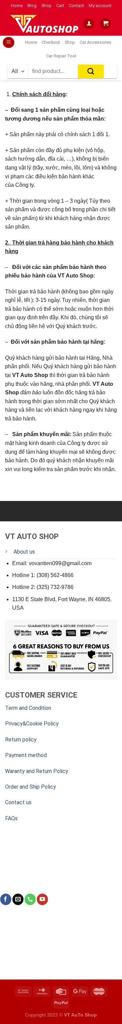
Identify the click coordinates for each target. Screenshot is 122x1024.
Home (17, 5)
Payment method (26, 755)
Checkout (51, 42)
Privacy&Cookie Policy (32, 723)
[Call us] (30, 899)
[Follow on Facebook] (5, 899)
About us (24, 552)
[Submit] (91, 71)
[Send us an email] (17, 899)
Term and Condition (28, 708)
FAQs (11, 818)
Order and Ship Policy (30, 787)
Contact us (18, 802)
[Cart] (105, 24)
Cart (60, 5)
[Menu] (8, 42)
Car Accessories (95, 42)
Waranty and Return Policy (36, 771)
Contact (76, 5)
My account (100, 5)
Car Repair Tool (61, 55)
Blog (32, 5)
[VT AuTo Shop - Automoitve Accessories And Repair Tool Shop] (45, 24)
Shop (46, 5)
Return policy (21, 739)
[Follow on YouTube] (42, 899)
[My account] (88, 24)
